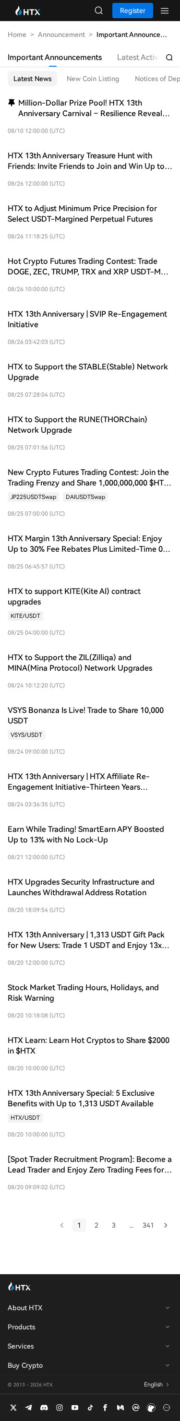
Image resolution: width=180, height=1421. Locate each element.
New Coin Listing (93, 79)
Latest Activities (145, 57)
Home (17, 34)
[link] (33, 497)
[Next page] (165, 1225)
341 (148, 1225)
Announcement (61, 34)
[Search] (169, 57)
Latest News (32, 79)
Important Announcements (55, 57)
